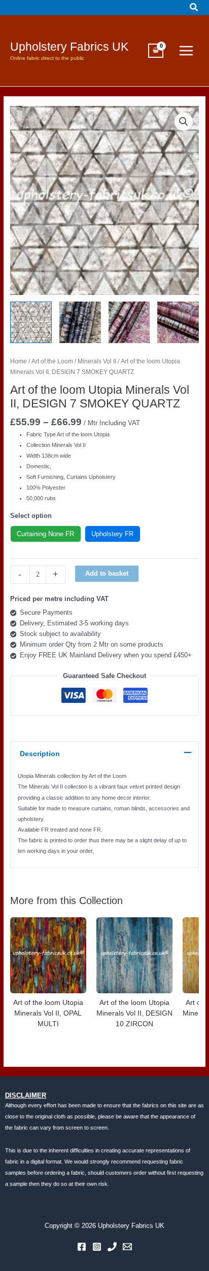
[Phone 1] (112, 1246)
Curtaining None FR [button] (45, 534)
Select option (31, 515)
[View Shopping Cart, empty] (155, 51)
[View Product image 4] (178, 322)
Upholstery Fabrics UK (69, 46)
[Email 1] (127, 1246)
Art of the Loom (52, 361)
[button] (194, 7)
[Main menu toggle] (186, 50)
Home (18, 361)
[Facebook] (81, 1246)
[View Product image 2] (80, 322)
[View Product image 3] (129, 322)
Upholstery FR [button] (112, 534)
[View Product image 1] (31, 322)
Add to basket (106, 573)
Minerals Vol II (97, 361)
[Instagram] (96, 1246)
